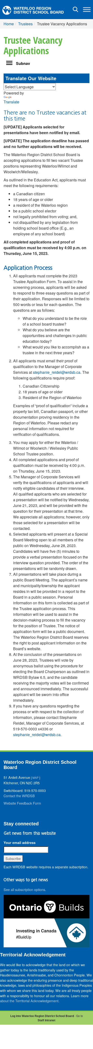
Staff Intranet (46, 1020)
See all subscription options (24, 889)
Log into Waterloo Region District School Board (42, 1016)
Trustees (25, 23)
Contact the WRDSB (19, 795)
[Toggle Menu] (87, 9)
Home (9, 23)
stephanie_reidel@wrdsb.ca (37, 734)
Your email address (20, 842)
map (35, 778)
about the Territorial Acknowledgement (29, 1000)
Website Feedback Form (22, 803)
